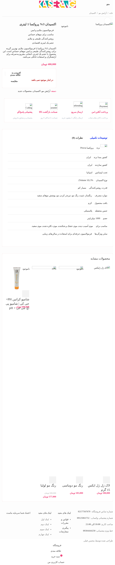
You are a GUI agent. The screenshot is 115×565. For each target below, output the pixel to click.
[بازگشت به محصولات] (7, 12)
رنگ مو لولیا (48, 485)
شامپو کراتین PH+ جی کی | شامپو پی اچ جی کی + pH (17, 304)
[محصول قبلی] (10, 12)
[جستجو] (3, 4)
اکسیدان (92, 13)
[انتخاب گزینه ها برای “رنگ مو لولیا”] (52, 479)
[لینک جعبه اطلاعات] (95, 110)
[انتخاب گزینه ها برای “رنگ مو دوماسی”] (79, 479)
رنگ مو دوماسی (72, 485)
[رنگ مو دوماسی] (71, 371)
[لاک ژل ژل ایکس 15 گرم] (98, 371)
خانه (111, 13)
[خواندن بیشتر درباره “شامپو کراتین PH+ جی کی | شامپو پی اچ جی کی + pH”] (25, 293)
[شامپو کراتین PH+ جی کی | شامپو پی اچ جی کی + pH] (17, 278)
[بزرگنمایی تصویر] (107, 21)
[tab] (98, 138)
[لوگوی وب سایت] (57, 4)
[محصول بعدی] (3, 12)
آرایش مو (103, 13)
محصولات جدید (25, 91)
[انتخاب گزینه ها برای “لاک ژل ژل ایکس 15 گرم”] (106, 479)
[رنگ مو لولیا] (44, 371)
